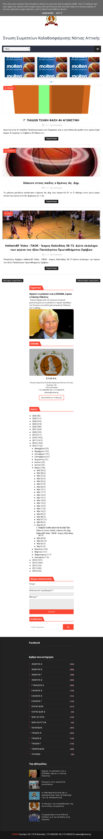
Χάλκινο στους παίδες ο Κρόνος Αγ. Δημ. (51, 183)
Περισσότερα (51, 139)
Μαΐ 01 (40, 546)
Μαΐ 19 (40, 489)
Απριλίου (39, 549)
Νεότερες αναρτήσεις (12, 280)
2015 (34, 446)
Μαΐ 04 (40, 538)
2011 (34, 568)
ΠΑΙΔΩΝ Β (36, 738)
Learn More (47, 13)
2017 (34, 440)
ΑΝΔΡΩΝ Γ (37, 675)
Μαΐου (38, 468)
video (9, 213)
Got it (59, 13)
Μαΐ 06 (40, 522)
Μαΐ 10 (40, 511)
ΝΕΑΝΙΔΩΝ (37, 728)
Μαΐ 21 (40, 484)
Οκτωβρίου (40, 454)
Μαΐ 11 (40, 509)
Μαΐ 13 (40, 503)
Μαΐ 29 (40, 470)
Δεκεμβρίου (40, 448)
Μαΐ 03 (40, 541)
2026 (34, 416)
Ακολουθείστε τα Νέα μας (51, 398)
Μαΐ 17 (40, 492)
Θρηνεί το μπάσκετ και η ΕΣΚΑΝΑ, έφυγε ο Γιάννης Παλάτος (54, 773)
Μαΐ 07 (40, 519)
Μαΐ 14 (40, 500)
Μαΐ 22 (40, 481)
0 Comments (57, 125)
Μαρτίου (39, 552)
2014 (34, 560)
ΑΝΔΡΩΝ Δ (37, 680)
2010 (34, 571)
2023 (34, 424)
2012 (34, 565)
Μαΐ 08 (40, 517)
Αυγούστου (40, 459)
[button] (51, 81)
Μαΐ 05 (40, 525)
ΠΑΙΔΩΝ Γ (10, 88)
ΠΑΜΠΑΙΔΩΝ (38, 749)
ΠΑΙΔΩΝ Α (10, 151)
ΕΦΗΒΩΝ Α (37, 691)
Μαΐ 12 (40, 506)
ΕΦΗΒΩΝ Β (37, 696)
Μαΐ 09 (40, 514)
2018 (34, 438)
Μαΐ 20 (40, 487)
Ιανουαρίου (40, 557)
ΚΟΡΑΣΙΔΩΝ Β (38, 712)
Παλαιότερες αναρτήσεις (88, 280)
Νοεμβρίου (39, 451)
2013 (34, 563)
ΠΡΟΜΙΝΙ (36, 754)
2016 (34, 443)
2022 (34, 427)
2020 (34, 432)
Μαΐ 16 (40, 495)
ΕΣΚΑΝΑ (15, 834)
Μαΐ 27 (40, 476)
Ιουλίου (38, 462)
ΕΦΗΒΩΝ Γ (37, 701)
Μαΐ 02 (40, 544)
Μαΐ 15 (40, 498)
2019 (34, 435)
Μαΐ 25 (40, 479)
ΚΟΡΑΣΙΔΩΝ (37, 706)
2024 (34, 421)
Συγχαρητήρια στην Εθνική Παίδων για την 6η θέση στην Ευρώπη (56, 817)
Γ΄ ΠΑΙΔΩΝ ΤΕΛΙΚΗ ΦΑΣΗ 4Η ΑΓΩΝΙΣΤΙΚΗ (51, 120)
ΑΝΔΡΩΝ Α (37, 664)
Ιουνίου (38, 465)
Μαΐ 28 (40, 473)
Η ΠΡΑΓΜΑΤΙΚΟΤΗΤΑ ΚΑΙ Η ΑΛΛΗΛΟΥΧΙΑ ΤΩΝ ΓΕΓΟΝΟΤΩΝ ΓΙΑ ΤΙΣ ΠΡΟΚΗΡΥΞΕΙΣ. (56, 795)
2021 (34, 429)
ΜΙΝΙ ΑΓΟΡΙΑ (38, 717)
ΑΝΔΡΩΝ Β (37, 669)
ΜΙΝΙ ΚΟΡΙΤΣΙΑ (39, 722)
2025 (34, 418)
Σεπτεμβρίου (40, 457)
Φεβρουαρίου (41, 555)
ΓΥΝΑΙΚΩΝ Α (38, 685)
